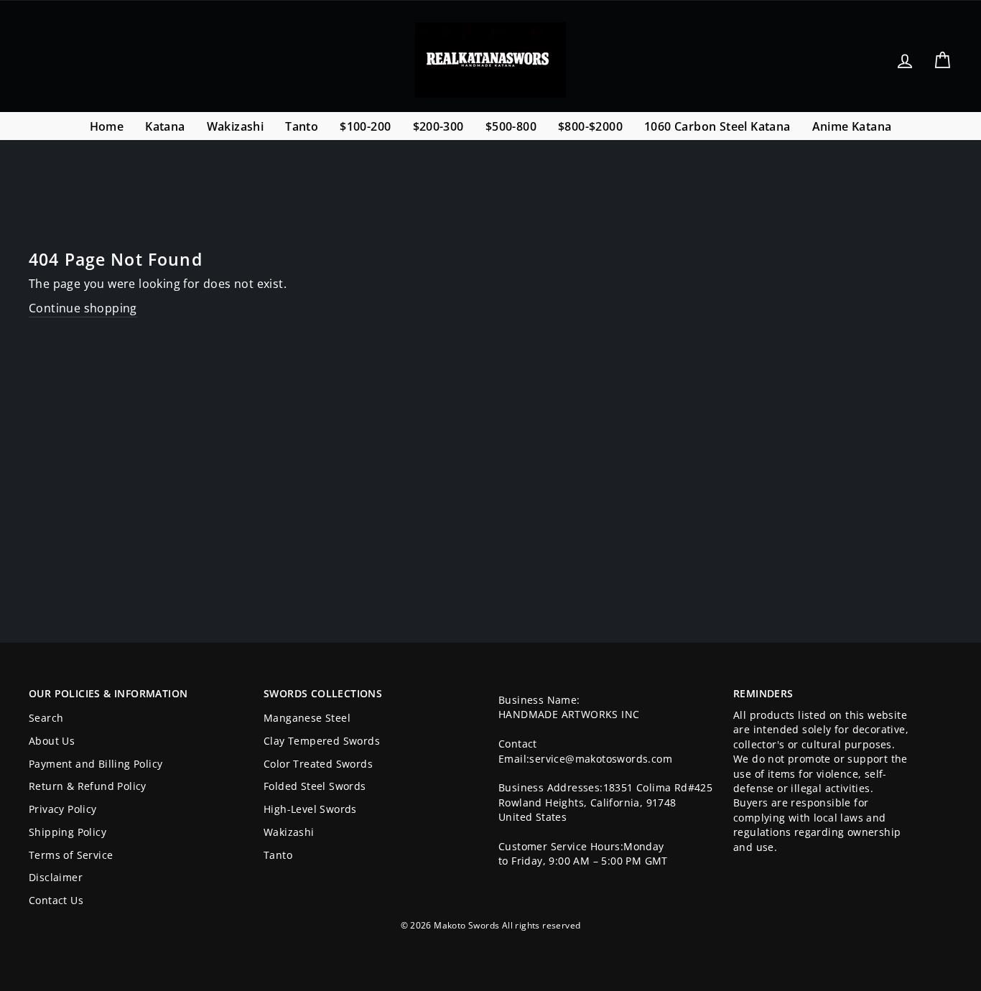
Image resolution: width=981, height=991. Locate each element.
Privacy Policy (63, 809)
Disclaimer (56, 877)
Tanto (301, 126)
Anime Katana (852, 126)
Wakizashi (235, 126)
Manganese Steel (307, 718)
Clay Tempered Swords (322, 741)
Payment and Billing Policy (95, 764)
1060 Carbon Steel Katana (717, 126)
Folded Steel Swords (315, 786)
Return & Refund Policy (88, 786)
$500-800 (510, 126)
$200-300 (438, 126)
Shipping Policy (67, 832)
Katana (165, 126)
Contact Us (56, 900)
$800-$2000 (590, 126)
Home (107, 126)
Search (46, 718)
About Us (52, 741)
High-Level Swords (310, 809)
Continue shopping (83, 308)
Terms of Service (71, 855)
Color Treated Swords (318, 764)
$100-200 (365, 126)
